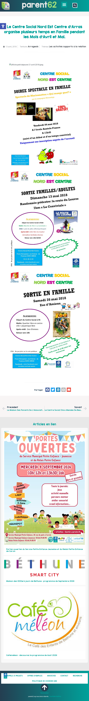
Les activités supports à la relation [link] (67, 46)
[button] (64, 5)
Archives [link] (51, 676)
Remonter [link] (44, 693)
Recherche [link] (77, 676)
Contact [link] (64, 676)
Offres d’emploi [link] (34, 676)
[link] (3, 26)
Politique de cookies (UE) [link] (44, 681)
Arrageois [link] (33, 46)
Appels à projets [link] (15, 676)
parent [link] (35, 4)
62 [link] (52, 4)
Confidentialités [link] (55, 696)
